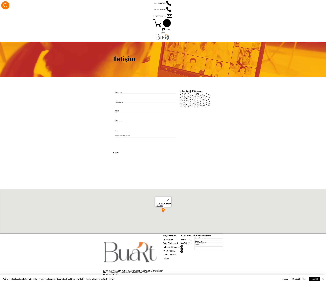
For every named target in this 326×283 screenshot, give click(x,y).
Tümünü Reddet (298, 279)
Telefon (117, 110)
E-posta (117, 100)
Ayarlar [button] (285, 279)
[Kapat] (322, 279)
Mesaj (116, 131)
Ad (115, 91)
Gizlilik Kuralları (109, 279)
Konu (116, 120)
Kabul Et (314, 279)
